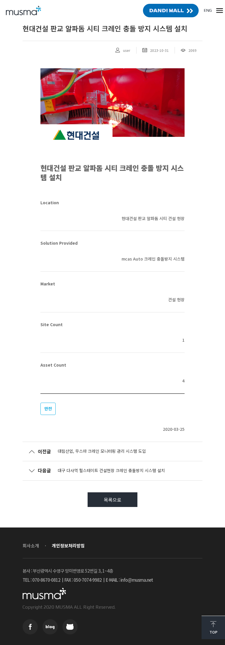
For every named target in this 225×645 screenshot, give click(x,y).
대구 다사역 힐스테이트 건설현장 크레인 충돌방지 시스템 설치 (111, 470)
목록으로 (112, 499)
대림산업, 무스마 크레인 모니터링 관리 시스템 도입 (102, 451)
